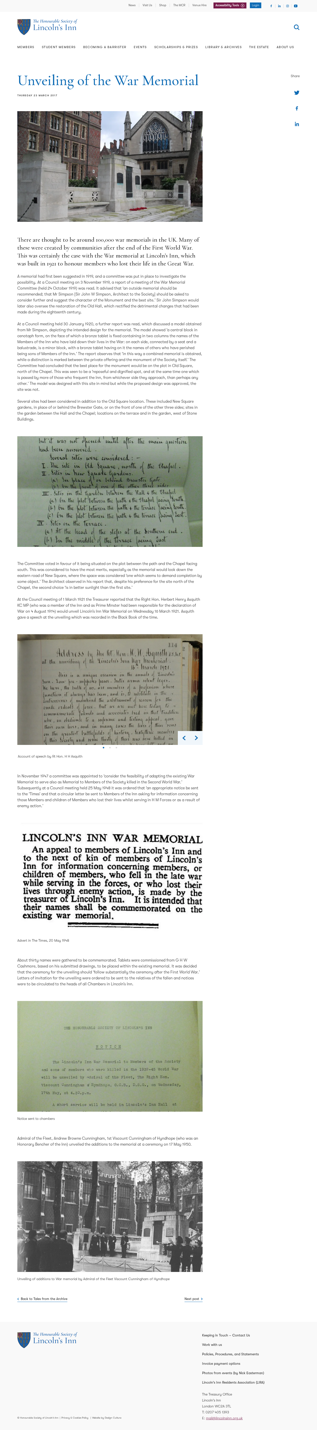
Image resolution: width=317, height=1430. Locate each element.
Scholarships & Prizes (176, 47)
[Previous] (184, 738)
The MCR (179, 5)
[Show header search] (297, 27)
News (132, 5)
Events (140, 47)
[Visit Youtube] (296, 6)
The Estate (259, 47)
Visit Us (147, 5)
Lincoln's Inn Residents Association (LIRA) (233, 1382)
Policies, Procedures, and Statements (230, 1354)
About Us (285, 47)
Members (25, 47)
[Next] (196, 738)
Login (255, 5)
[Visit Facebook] (271, 6)
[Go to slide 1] (103, 749)
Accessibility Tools (227, 5)
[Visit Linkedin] (279, 6)
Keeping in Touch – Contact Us (226, 1335)
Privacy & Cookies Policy (74, 1417)
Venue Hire (199, 5)
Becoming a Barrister (105, 47)
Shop (162, 5)
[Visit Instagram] (287, 6)
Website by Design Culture (106, 1417)
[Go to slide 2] (110, 749)
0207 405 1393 (217, 1412)
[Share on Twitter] (297, 93)
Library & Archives (223, 47)
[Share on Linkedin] (297, 124)
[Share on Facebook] (297, 108)
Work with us (212, 1345)
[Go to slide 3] (116, 749)
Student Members (59, 47)
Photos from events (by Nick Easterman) (233, 1373)
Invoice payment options (221, 1363)
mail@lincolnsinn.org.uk (224, 1418)
